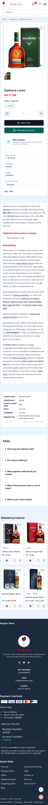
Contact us (28, 775)
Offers (4, 775)
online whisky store (24, 263)
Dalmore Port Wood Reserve (12, 551)
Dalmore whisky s (21, 295)
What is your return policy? (19, 499)
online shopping (19, 358)
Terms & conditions (6, 802)
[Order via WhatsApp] (20, 560)
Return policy (28, 802)
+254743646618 (24, 672)
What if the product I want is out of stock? (22, 487)
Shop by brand (7, 771)
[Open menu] (45, 4)
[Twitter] (29, 662)
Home (4, 19)
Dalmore (13, 19)
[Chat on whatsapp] (41, 789)
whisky (9, 166)
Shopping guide (8, 783)
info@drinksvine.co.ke (24, 680)
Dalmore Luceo (25, 19)
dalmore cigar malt (19, 301)
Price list (4, 766)
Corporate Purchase (33, 766)
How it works (30, 783)
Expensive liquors (8, 779)
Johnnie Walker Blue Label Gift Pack (12, 594)
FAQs (26, 771)
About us (28, 779)
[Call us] (41, 797)
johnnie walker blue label (36, 597)
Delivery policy (38, 802)
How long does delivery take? (20, 449)
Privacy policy (18, 802)
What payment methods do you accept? (20, 473)
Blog (3, 788)
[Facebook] (24, 662)
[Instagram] (19, 662)
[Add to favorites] (14, 560)
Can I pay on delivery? (17, 460)
